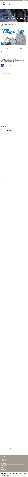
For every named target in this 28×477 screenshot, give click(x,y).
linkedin (25, 0)
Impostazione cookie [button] (3, 475)
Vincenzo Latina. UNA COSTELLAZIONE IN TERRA (12, 183)
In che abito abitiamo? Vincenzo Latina (12, 236)
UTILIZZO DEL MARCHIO (3, 465)
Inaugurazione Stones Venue (10, 130)
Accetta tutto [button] (7, 475)
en (3, 0)
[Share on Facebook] (2, 66)
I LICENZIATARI (2, 467)
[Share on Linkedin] (11, 66)
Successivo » (16, 448)
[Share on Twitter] (3, 66)
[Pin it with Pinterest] (9, 66)
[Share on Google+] (5, 66)
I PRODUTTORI (2, 466)
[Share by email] (13, 66)
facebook (23, 0)
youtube (26, 0)
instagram (24, 0)
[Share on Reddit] (7, 66)
